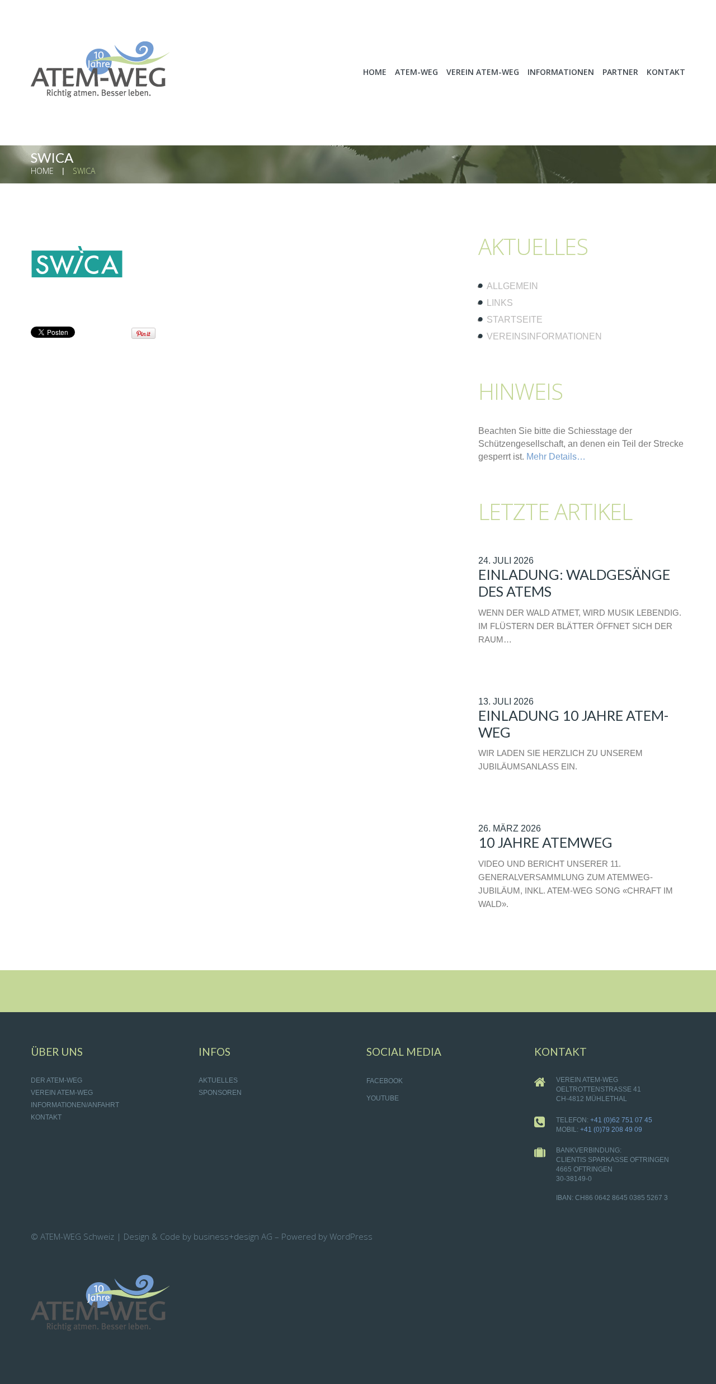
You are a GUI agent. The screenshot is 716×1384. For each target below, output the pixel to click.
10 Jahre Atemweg (545, 842)
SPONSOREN (220, 1093)
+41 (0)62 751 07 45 (621, 1120)
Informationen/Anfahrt (75, 1105)
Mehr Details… (556, 456)
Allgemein (512, 286)
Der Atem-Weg (56, 1080)
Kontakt (46, 1117)
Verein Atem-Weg (62, 1093)
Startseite (515, 319)
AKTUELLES (218, 1080)
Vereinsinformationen (544, 336)
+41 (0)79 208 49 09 (611, 1129)
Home (42, 171)
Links (500, 303)
